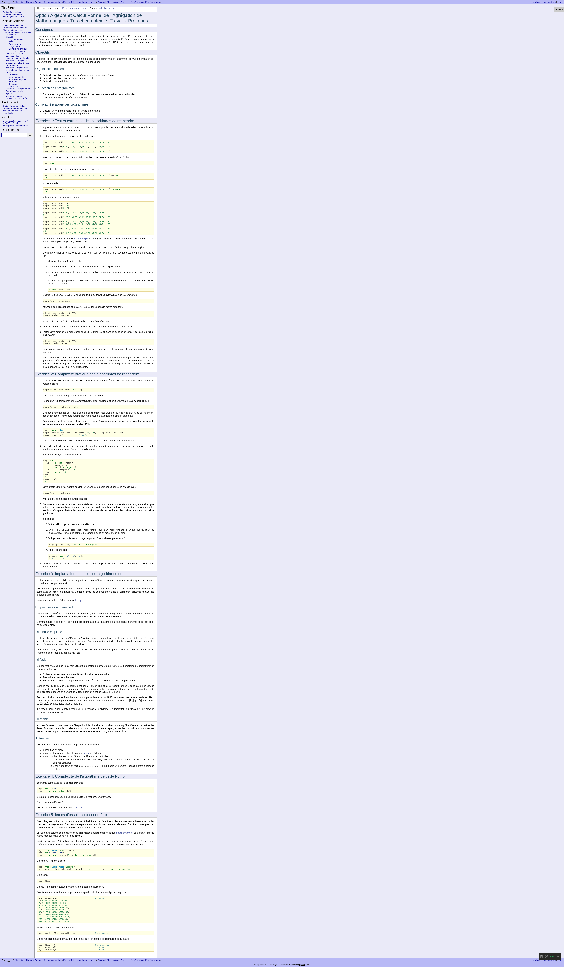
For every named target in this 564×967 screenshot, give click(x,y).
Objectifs (10, 37)
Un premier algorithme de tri (16, 75)
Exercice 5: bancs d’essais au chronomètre (17, 97)
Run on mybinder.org (12, 14)
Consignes (11, 35)
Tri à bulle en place (17, 79)
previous (536, 2)
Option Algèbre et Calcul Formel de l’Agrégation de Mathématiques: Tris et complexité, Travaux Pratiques (17, 29)
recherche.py (81, 238)
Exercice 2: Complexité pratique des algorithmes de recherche (17, 62)
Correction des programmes (15, 45)
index (560, 2)
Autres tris (13, 86)
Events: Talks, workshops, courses (79, 2)
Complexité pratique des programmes (18, 50)
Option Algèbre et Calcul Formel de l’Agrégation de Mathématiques (129, 2)
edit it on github (107, 8)
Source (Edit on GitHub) (14, 16)
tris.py (78, 600)
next (544, 2)
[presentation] (118, 421)
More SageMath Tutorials (75, 8)
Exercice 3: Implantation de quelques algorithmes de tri (17, 69)
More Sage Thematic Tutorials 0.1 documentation (38, 2)
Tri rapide (13, 84)
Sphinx (302, 965)
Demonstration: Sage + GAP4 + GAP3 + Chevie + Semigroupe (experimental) (16, 123)
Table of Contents (12, 20)
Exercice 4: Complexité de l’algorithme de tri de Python (18, 91)
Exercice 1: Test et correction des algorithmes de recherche (18, 55)
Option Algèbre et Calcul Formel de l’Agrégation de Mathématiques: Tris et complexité (15, 109)
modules (552, 2)
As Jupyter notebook (12, 12)
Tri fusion (13, 82)
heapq (86, 753)
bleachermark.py (124, 833)
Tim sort (78, 807)
